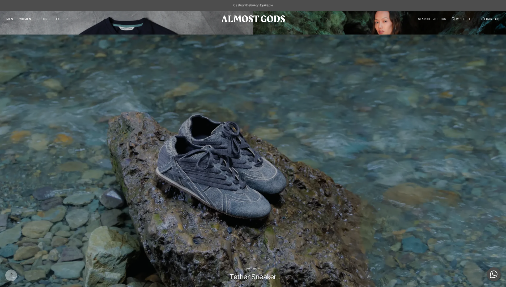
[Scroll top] (11, 275)
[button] (424, 19)
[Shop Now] (253, 149)
